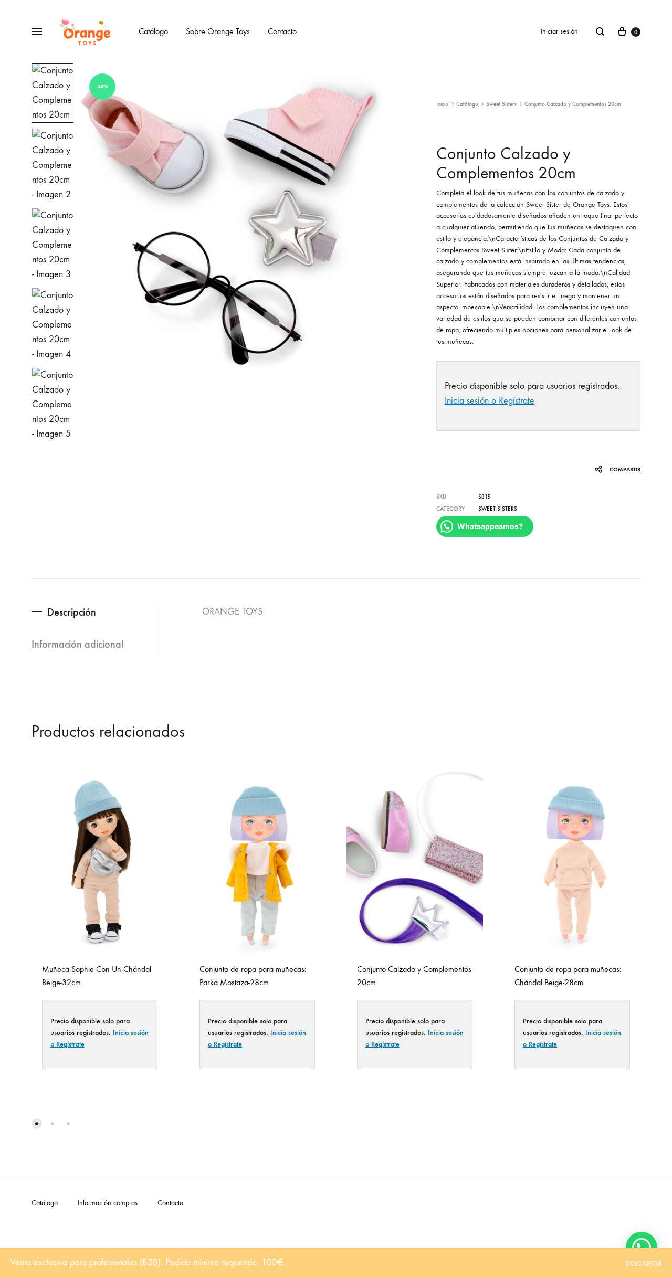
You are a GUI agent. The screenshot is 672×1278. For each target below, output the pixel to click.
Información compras (108, 1202)
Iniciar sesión (559, 31)
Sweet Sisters (501, 104)
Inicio (442, 104)
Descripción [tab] (71, 612)
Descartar (643, 1263)
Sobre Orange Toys (218, 31)
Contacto (282, 31)
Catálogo (153, 31)
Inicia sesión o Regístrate (489, 400)
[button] (37, 1123)
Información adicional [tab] (77, 644)
